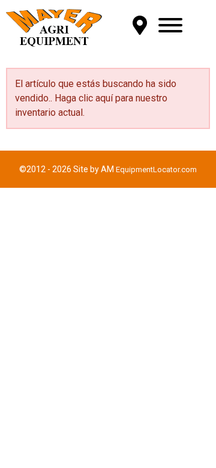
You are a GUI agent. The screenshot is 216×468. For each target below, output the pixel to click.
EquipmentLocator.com (156, 169)
